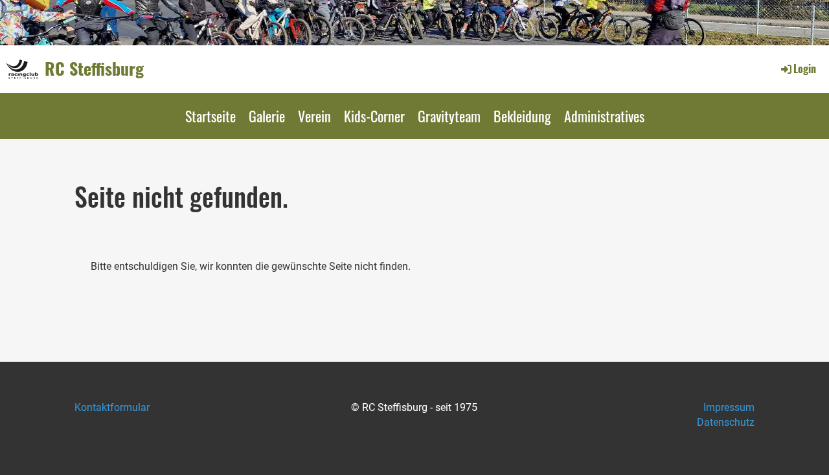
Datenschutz (726, 422)
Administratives (604, 115)
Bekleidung (522, 115)
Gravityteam (449, 115)
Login (804, 68)
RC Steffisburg (94, 68)
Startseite (210, 115)
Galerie (267, 115)
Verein (314, 115)
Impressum (729, 407)
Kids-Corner (374, 115)
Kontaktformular (112, 407)
